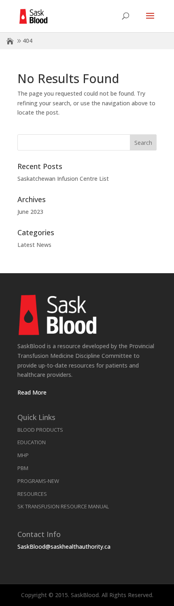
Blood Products (40, 429)
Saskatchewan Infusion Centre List (63, 178)
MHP (23, 455)
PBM (22, 468)
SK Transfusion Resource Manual (63, 506)
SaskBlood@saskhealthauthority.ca (63, 546)
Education (31, 442)
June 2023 (30, 211)
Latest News (34, 245)
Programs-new (38, 481)
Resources (32, 493)
